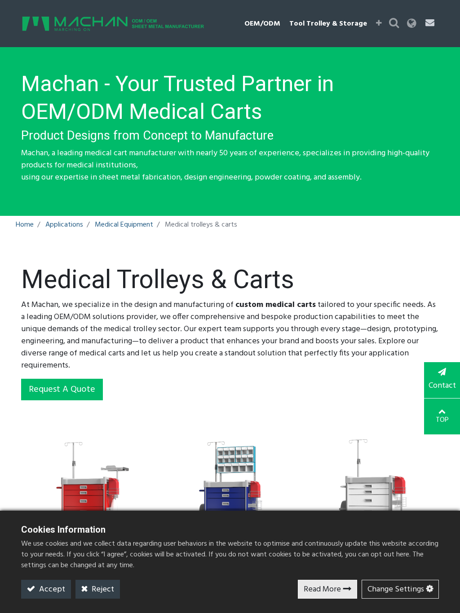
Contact (442, 385)
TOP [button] (442, 420)
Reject (102, 589)
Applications (64, 225)
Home (25, 225)
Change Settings (395, 589)
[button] (378, 24)
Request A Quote (62, 389)
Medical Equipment (124, 225)
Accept (51, 589)
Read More (322, 589)
